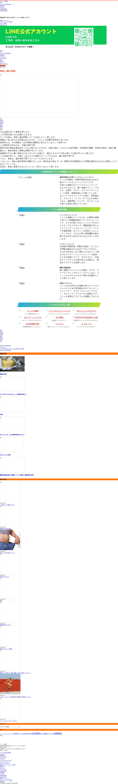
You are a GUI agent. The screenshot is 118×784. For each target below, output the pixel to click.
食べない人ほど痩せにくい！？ (7, 552)
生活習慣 (36, 733)
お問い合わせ (4, 10)
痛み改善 (42, 733)
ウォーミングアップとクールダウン (8, 720)
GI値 (1, 414)
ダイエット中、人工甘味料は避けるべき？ (12, 434)
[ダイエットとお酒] (11, 451)
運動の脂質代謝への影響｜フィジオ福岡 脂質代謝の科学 (17, 475)
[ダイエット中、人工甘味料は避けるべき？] (12, 431)
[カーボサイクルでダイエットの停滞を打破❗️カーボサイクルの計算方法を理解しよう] (12, 391)
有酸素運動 (24, 733)
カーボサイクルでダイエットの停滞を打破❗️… (14, 394)
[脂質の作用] (12, 371)
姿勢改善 (16, 733)
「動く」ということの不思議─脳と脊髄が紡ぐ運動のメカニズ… (15, 696)
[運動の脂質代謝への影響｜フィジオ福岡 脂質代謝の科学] (12, 472)
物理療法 (30, 733)
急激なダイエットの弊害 (6, 648)
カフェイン (2, 733)
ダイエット (2, 65)
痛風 (1, 600)
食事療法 (58, 733)
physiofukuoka (7, 345)
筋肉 (45, 733)
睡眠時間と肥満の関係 (5, 528)
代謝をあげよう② (4, 576)
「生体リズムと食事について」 (7, 504)
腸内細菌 (52, 733)
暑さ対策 (20, 733)
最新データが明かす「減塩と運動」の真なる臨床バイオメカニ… (16, 672)
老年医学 (48, 733)
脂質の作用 (3, 374)
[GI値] (12, 411)
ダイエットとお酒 (5, 455)
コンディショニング (8, 733)
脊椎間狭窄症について (5, 624)
